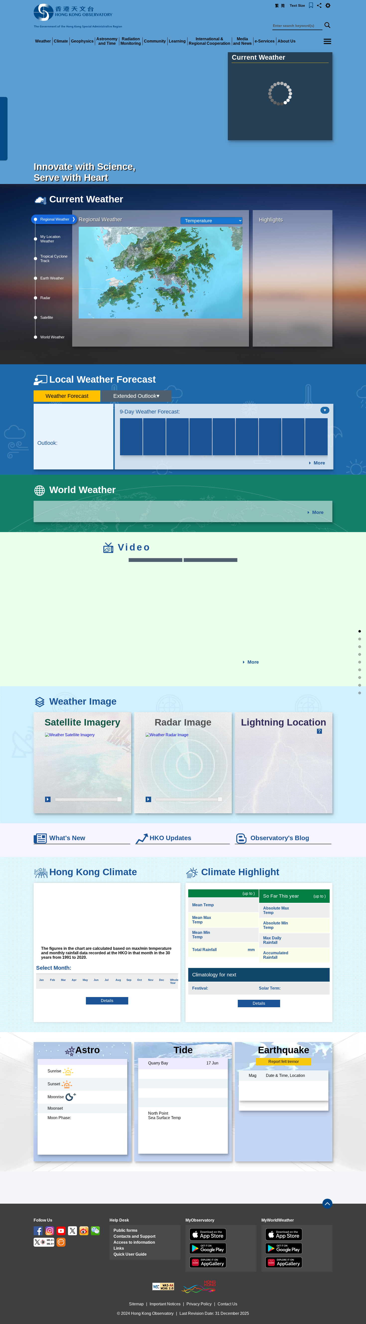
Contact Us (227, 1304)
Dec (161, 979)
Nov (150, 979)
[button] (319, 5)
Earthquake (289, 1050)
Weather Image (359, 669)
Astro (87, 1050)
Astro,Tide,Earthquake (359, 692)
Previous (116, 436)
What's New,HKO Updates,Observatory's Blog (359, 677)
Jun (96, 979)
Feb (52, 979)
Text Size (297, 5)
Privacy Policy (199, 1304)
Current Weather (258, 57)
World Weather (359, 654)
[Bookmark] (311, 5)
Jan (41, 979)
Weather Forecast (67, 396)
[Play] (48, 799)
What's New (67, 837)
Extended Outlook (134, 396)
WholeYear (174, 981)
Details (107, 1001)
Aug (118, 979)
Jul (107, 979)
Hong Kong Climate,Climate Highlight (359, 685)
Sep (128, 979)
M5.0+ (50, 1240)
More (319, 462)
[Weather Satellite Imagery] (82, 764)
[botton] (324, 410)
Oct (139, 979)
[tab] (54, 219)
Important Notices (165, 1304)
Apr (74, 979)
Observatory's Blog (279, 837)
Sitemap (136, 1304)
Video (359, 662)
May (85, 979)
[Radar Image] (183, 764)
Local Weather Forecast (359, 646)
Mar (63, 979)
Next (330, 436)
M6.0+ (50, 1243)
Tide (191, 1050)
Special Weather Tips (359, 631)
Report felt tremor (283, 1062)
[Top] (327, 1204)
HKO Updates (170, 837)
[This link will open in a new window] (38, 1231)
